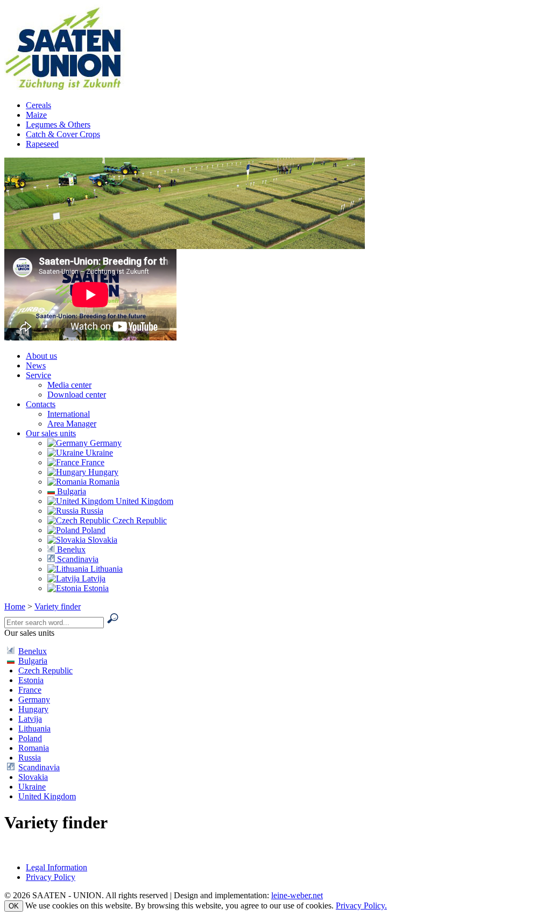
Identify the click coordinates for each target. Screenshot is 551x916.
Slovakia (101, 539)
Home (14, 606)
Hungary (102, 472)
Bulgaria (70, 491)
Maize (36, 114)
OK (14, 906)
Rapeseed (42, 143)
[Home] (72, 86)
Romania (103, 481)
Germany (105, 443)
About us (41, 355)
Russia (91, 510)
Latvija (92, 578)
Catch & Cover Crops (63, 134)
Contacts (40, 404)
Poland (92, 530)
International (68, 413)
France (91, 462)
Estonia (95, 588)
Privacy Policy (50, 877)
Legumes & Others (58, 124)
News (36, 365)
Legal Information (56, 867)
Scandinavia (76, 559)
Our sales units (51, 433)
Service (38, 375)
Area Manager (71, 423)
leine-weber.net (297, 895)
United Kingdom (143, 501)
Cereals (38, 105)
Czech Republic (138, 520)
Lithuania (105, 568)
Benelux (70, 549)
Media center (69, 384)
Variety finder (57, 606)
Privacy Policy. (361, 905)
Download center (76, 394)
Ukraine (98, 452)
